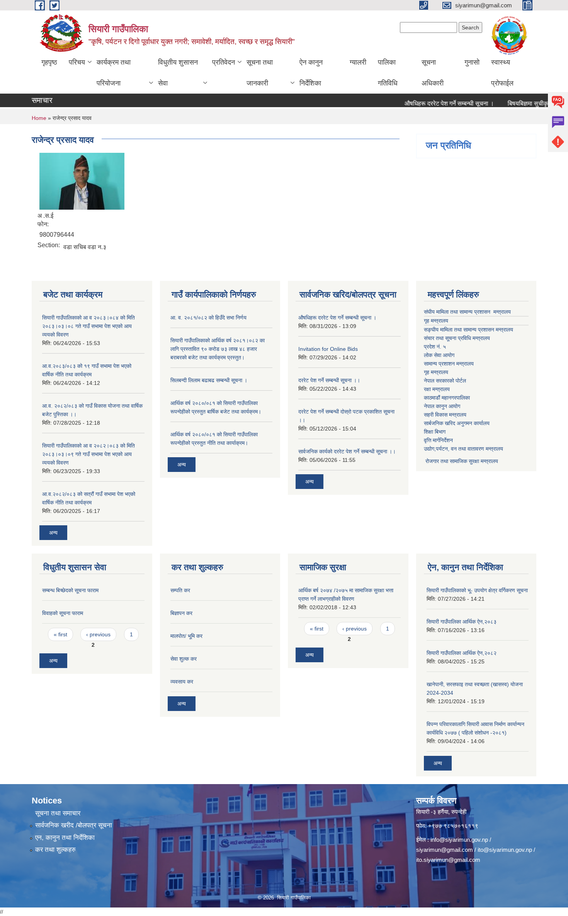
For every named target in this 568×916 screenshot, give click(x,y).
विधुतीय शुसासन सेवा (178, 72)
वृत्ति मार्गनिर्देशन (438, 440)
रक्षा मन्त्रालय (437, 389)
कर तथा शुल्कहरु (55, 849)
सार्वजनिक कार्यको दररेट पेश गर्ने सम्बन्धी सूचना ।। (347, 451)
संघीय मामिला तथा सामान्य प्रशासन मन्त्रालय (467, 312)
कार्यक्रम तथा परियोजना (114, 72)
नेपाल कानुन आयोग (442, 406)
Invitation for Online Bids (328, 349)
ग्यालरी (358, 62)
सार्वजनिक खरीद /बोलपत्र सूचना (73, 825)
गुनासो (472, 62)
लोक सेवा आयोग (439, 355)
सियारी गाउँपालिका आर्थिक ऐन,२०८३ (462, 622)
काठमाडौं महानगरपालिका (447, 398)
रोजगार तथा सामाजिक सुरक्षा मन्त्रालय (461, 461)
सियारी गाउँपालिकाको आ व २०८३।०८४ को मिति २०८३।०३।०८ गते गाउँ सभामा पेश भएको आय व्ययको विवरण (88, 326)
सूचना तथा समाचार (57, 813)
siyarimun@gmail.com (444, 849)
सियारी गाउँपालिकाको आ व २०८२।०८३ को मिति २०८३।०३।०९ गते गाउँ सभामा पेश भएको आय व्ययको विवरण (88, 454)
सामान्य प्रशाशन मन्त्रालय (449, 364)
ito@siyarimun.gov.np (505, 849)
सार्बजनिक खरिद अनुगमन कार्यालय (457, 423)
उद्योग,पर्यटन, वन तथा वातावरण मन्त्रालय (463, 449)
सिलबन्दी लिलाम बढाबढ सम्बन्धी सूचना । (208, 380)
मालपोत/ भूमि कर (186, 636)
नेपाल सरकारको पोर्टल (445, 381)
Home (39, 118)
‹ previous (98, 634)
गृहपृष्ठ (49, 62)
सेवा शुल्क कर (183, 659)
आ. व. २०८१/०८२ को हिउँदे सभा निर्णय (208, 317)
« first (60, 634)
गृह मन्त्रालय (436, 321)
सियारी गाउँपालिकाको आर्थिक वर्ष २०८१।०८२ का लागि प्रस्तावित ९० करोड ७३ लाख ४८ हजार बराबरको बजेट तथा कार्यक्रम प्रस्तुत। (217, 349)
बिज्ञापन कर (181, 613)
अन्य (53, 533)
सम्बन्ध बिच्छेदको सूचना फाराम (70, 590)
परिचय (77, 62)
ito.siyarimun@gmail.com (448, 859)
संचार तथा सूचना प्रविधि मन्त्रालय (457, 338)
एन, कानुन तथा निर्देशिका (65, 837)
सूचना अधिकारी (433, 72)
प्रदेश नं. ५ (435, 347)
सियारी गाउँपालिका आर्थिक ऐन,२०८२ (462, 653)
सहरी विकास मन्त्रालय (445, 415)
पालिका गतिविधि (388, 72)
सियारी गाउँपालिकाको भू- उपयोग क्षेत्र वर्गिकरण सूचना (477, 590)
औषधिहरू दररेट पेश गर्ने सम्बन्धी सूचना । (436, 103)
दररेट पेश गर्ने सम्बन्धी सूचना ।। (329, 380)
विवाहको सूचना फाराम (62, 613)
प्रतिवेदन (223, 62)
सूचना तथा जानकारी (260, 72)
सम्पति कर (180, 590)
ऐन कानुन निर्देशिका (311, 72)
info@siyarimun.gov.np (459, 839)
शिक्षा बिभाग (435, 432)
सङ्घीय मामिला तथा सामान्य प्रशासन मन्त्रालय (468, 329)
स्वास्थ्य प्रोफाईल (502, 72)
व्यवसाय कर (181, 681)
